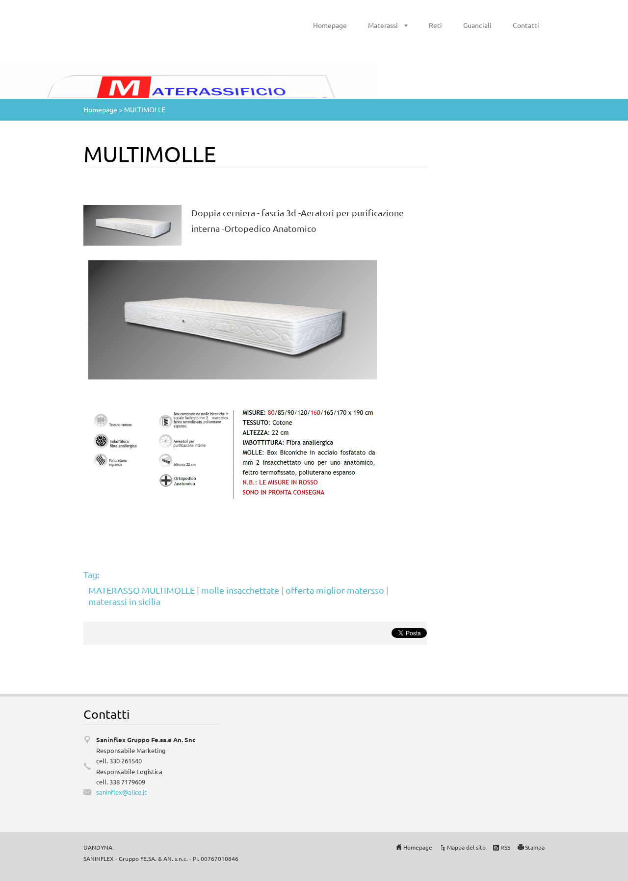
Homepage (330, 25)
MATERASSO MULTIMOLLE (141, 590)
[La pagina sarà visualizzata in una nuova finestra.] (132, 224)
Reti (435, 25)
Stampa (535, 847)
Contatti (526, 25)
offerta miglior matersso (335, 590)
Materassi (383, 25)
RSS (505, 847)
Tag (90, 574)
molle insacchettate (240, 590)
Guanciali (477, 25)
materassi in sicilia (124, 601)
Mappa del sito (466, 847)
